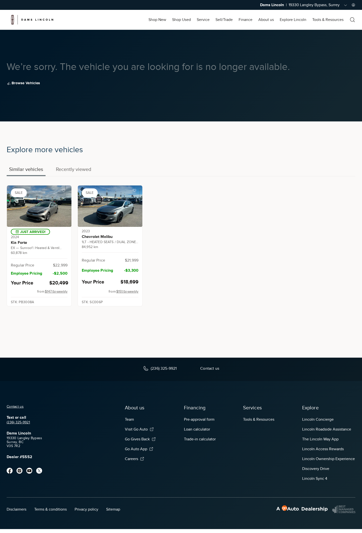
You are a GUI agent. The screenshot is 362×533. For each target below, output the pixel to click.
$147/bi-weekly (56, 291)
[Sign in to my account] (353, 5)
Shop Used (181, 19)
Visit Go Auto (136, 429)
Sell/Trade (224, 19)
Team (129, 419)
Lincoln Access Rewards (323, 449)
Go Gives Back (137, 439)
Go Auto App (136, 449)
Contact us (15, 406)
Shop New (157, 19)
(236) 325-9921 (18, 422)
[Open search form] (352, 20)
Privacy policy (86, 509)
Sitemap (113, 509)
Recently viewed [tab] (73, 169)
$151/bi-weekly (127, 291)
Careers (131, 459)
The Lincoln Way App (320, 439)
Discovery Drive (315, 468)
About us (266, 19)
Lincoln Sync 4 (314, 478)
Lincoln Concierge (318, 419)
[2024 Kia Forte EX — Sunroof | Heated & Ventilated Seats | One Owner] (39, 206)
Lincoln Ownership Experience (328, 459)
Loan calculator (197, 429)
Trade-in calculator (200, 439)
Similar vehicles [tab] (26, 169)
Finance (245, 19)
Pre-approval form (199, 419)
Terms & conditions (50, 509)
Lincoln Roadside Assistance (326, 429)
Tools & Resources (328, 19)
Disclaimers (16, 509)
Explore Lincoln (293, 19)
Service (203, 19)
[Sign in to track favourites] (64, 191)
